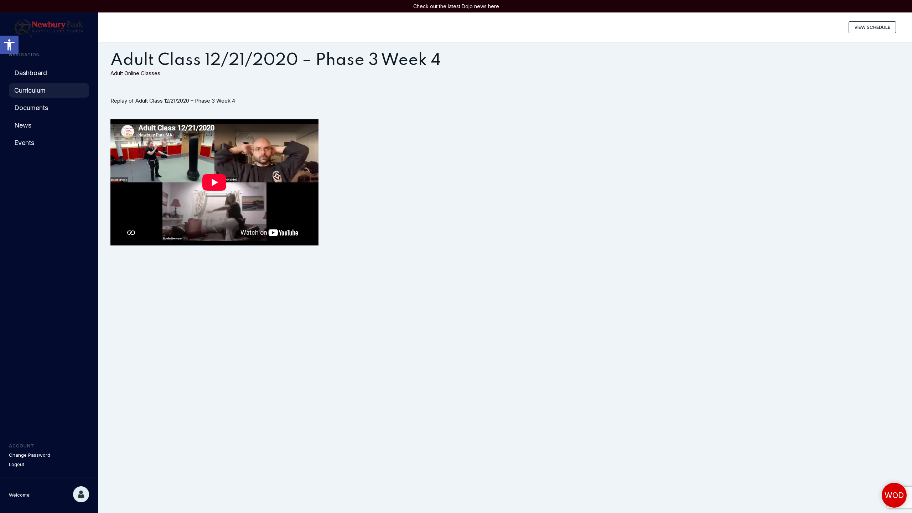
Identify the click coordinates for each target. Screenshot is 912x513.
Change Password (29, 455)
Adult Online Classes (135, 73)
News (22, 125)
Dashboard (30, 73)
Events (24, 142)
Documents (31, 108)
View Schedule (872, 27)
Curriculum (30, 90)
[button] (9, 45)
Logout (16, 464)
